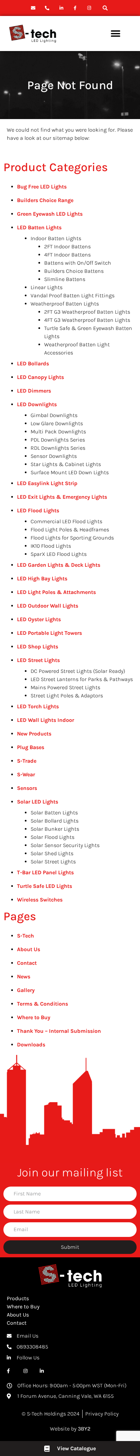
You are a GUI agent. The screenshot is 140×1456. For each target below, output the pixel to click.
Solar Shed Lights (52, 853)
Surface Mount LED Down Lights (70, 472)
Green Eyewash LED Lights (50, 214)
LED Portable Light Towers (49, 633)
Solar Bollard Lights (54, 820)
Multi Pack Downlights (58, 431)
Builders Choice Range (45, 200)
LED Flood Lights (38, 510)
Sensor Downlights (54, 456)
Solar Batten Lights (54, 812)
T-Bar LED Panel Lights (45, 872)
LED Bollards (33, 363)
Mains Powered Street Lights (65, 687)
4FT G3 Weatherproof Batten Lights (87, 320)
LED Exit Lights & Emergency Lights (62, 497)
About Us (28, 949)
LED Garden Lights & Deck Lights (58, 565)
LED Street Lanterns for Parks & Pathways (82, 679)
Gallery (26, 990)
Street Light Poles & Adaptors (67, 695)
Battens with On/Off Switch (77, 263)
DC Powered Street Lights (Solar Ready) (78, 671)
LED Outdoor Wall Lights (47, 605)
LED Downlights (37, 404)
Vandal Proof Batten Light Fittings (73, 295)
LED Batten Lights (39, 227)
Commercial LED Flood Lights (66, 521)
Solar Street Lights (53, 861)
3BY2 (84, 1428)
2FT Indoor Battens (67, 246)
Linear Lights (47, 287)
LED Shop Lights (37, 646)
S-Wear (26, 774)
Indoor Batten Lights (56, 238)
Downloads (31, 1044)
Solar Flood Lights (52, 837)
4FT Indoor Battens (67, 254)
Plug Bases (30, 747)
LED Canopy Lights (40, 377)
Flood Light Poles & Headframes (70, 529)
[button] (105, 8)
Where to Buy (33, 1017)
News (23, 976)
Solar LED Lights (37, 801)
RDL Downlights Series (58, 448)
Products (18, 1298)
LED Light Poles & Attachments (56, 592)
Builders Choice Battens (74, 271)
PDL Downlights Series (58, 439)
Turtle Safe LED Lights (44, 886)
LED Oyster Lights (39, 619)
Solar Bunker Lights (55, 829)
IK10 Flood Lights (51, 546)
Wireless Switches (40, 899)
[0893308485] (48, 8)
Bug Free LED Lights (42, 186)
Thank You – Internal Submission (59, 1031)
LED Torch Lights (38, 706)
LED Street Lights (38, 660)
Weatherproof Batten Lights (65, 303)
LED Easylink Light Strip (47, 483)
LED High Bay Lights (42, 578)
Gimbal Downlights (54, 415)
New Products (34, 733)
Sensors (27, 788)
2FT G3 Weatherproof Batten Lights (87, 312)
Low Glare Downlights (57, 423)
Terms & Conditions (42, 1003)
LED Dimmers (34, 390)
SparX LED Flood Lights (59, 554)
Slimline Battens (64, 279)
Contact (27, 963)
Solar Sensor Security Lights (65, 845)
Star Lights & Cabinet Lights (66, 464)
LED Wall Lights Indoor (45, 720)
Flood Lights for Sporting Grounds (72, 537)
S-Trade (26, 761)
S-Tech (25, 935)
